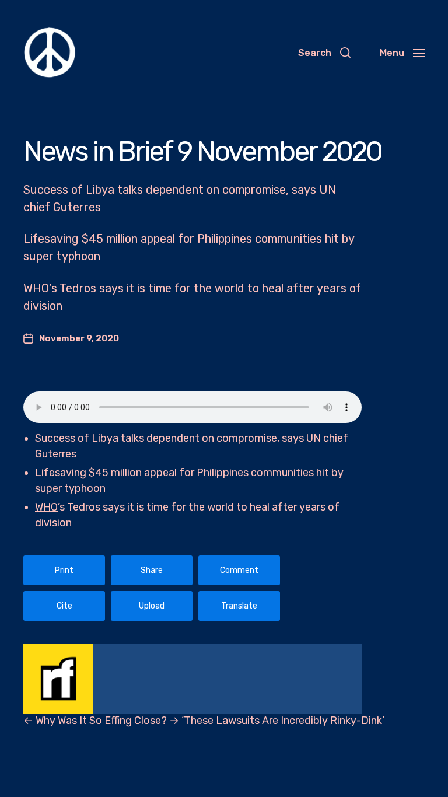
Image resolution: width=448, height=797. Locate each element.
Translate (239, 606)
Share (152, 570)
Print (64, 570)
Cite (64, 606)
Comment (239, 570)
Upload (151, 606)
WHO (46, 507)
